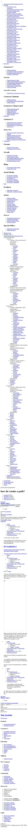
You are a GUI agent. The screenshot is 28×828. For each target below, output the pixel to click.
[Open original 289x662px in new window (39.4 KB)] (15, 630)
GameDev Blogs (8, 780)
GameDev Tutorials (8, 779)
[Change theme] (14, 478)
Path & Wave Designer (6, 514)
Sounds (16, 206)
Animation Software (9, 725)
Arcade (9, 447)
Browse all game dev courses (17, 93)
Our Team (6, 766)
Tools (11, 212)
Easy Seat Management (9, 746)
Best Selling (15, 219)
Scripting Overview (17, 73)
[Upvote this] (12, 531)
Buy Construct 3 (14, 190)
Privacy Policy (7, 817)
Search (5, 485)
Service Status (7, 821)
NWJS (15, 110)
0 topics (12, 562)
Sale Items (12, 230)
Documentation (7, 735)
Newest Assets (16, 218)
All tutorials (13, 87)
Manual (14, 70)
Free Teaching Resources (10, 747)
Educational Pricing (15, 137)
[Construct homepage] (13, 4)
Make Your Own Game (9, 733)
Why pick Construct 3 (16, 122)
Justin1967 (3, 521)
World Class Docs (16, 135)
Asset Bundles (15, 229)
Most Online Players (16, 159)
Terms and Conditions (9, 815)
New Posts (13, 169)
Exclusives (13, 222)
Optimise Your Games (19, 339)
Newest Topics (16, 149)
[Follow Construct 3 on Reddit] (12, 175)
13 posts (17, 529)
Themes (14, 209)
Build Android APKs (17, 83)
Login (9, 233)
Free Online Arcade (8, 782)
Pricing (5, 734)
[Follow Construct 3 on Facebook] (13, 181)
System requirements (18, 71)
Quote (15, 535)
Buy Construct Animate (16, 191)
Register (6, 233)
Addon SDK (15, 74)
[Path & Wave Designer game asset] (1, 513)
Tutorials (12, 102)
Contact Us (9, 475)
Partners (6, 750)
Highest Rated (15, 221)
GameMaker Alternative (10, 731)
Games (13, 203)
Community (7, 141)
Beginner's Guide (14, 80)
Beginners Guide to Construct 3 (19, 327)
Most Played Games (18, 158)
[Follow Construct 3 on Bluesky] (12, 179)
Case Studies (7, 738)
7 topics (12, 529)
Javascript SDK (15, 113)
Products (6, 5)
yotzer (9, 571)
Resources (6, 63)
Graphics (13, 205)
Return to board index (12, 703)
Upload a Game (16, 161)
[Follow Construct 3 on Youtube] (12, 177)
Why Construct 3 (8, 744)
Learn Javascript (8, 748)
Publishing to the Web (19, 81)
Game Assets (7, 776)
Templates (14, 208)
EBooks (13, 201)
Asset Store (10, 419)
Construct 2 (17, 360)
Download (16, 109)
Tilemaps (12, 210)
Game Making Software (10, 724)
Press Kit (6, 767)
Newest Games (14, 157)
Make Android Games (18, 333)
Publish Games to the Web (18, 330)
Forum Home (14, 147)
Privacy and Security (17, 125)
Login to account (15, 476)
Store (5, 184)
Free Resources (17, 124)
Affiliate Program (8, 758)
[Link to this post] (11, 533)
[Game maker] (13, 236)
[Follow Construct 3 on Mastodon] (13, 182)
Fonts (11, 202)
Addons (13, 198)
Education (6, 116)
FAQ (12, 126)
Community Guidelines (9, 783)
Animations (15, 199)
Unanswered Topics (9, 482)
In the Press (6, 769)
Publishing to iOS (15, 84)
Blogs (8, 465)
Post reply (3, 502)
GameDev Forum (8, 777)
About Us (6, 764)
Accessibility (7, 820)
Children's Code (8, 818)
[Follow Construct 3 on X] (11, 178)
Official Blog (17, 167)
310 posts (17, 562)
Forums (9, 434)
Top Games (15, 155)
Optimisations (17, 86)
